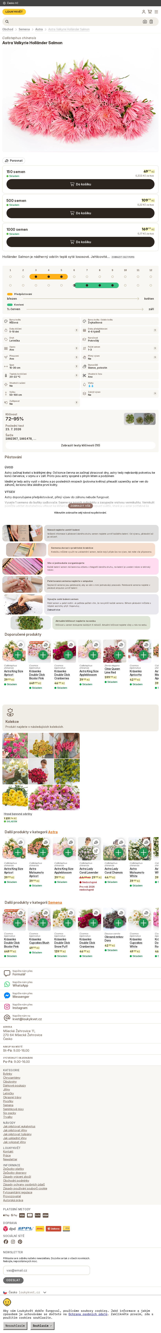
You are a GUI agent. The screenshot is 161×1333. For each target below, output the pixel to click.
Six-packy (9, 1113)
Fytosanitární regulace (17, 1192)
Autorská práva (13, 1200)
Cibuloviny (10, 1081)
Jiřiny (6, 1089)
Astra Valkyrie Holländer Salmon (69, 29)
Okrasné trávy (12, 1097)
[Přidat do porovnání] (20, 644)
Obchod (7, 29)
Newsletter (10, 1159)
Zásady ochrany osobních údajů (24, 1184)
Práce (7, 1155)
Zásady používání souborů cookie (25, 1188)
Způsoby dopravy (15, 1172)
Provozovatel (12, 1196)
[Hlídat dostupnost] (96, 850)
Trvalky (8, 1117)
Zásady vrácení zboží (17, 1176)
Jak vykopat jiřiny (14, 1142)
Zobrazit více (53, 610)
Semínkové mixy (13, 1109)
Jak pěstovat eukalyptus (19, 1126)
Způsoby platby (13, 1168)
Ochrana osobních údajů (88, 1314)
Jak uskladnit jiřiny (15, 1138)
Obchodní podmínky (16, 1180)
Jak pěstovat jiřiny (15, 1130)
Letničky (8, 1093)
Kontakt (8, 1151)
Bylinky (7, 1073)
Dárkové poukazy (14, 1085)
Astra (39, 29)
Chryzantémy (11, 1077)
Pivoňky (8, 1101)
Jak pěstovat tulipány (17, 1134)
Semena (24, 29)
